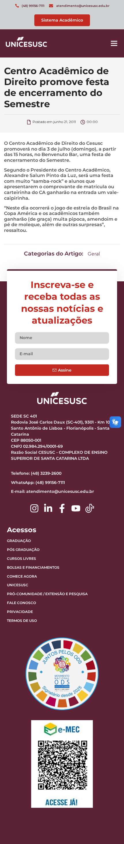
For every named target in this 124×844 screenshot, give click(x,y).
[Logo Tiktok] (89, 508)
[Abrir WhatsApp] (109, 829)
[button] (114, 43)
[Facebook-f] (62, 508)
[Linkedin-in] (48, 508)
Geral (94, 254)
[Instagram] (34, 508)
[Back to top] (105, 804)
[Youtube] (75, 508)
